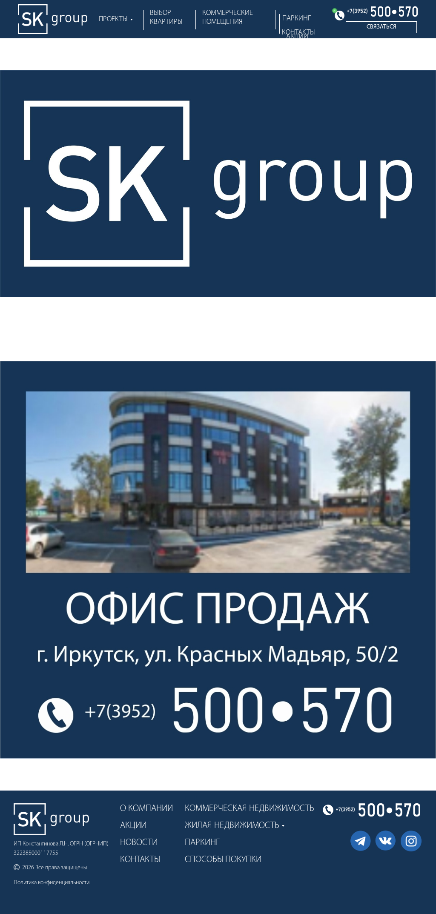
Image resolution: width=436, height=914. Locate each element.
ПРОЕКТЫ (113, 19)
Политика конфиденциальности (51, 883)
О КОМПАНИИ (146, 808)
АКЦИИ (297, 36)
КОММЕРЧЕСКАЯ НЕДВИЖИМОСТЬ (249, 808)
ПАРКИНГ (296, 18)
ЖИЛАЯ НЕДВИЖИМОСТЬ (232, 825)
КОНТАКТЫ (140, 859)
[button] (381, 27)
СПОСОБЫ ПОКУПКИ (223, 859)
